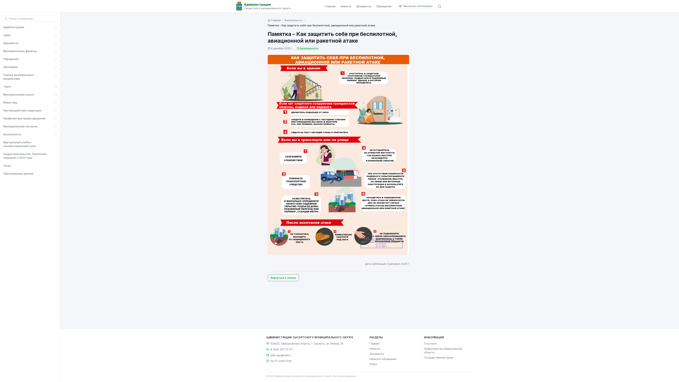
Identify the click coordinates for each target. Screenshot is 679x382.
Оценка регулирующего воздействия (18, 76)
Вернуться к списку (283, 277)
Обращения (383, 6)
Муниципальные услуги (18, 94)
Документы (363, 6)
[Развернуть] (56, 27)
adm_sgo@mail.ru (281, 355)
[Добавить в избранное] (56, 144)
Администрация (13, 27)
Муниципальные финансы (20, 51)
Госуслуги (430, 343)
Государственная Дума (438, 357)
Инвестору (10, 102)
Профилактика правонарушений (24, 118)
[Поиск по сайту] (439, 6)
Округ (7, 35)
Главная (330, 6)
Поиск (373, 364)
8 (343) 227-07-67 (282, 349)
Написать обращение (383, 358)
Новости (346, 6)
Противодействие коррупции (22, 110)
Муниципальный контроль (20, 126)
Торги (7, 86)
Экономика (10, 66)
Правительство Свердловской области (443, 350)
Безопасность (12, 134)
